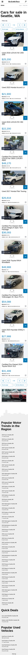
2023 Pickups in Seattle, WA (8, 560)
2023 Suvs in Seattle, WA (8, 444)
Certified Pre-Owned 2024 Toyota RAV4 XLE (12, 365)
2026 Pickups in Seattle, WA (8, 577)
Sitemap (14, 653)
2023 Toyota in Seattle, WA (8, 491)
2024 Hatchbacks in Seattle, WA (9, 552)
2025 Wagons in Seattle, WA (8, 569)
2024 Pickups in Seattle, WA (8, 530)
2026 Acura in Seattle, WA (8, 599)
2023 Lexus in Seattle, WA (8, 478)
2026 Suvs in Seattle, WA (8, 461)
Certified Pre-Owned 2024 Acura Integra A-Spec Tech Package (12, 227)
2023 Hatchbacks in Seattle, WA (9, 526)
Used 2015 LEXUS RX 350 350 (12, 123)
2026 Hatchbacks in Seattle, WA (9, 573)
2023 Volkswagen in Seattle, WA (9, 504)
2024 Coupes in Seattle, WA (8, 582)
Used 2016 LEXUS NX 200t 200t (13, 53)
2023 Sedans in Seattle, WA (8, 513)
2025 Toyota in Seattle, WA (8, 453)
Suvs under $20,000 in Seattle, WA (10, 616)
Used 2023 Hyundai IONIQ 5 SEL (13, 330)
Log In (20, 5)
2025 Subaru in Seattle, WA (8, 487)
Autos (2, 5)
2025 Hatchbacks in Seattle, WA (9, 556)
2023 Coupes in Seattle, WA (8, 586)
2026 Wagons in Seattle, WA (8, 595)
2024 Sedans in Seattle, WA (8, 457)
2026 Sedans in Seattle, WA (8, 547)
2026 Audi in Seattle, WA (7, 603)
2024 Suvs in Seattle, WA (8, 440)
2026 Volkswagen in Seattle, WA (9, 590)
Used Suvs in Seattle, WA (8, 637)
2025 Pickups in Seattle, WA (8, 565)
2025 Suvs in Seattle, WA (8, 435)
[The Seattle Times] (14, 2)
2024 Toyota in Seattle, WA (8, 448)
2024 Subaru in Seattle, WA (8, 509)
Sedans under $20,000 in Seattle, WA (10, 621)
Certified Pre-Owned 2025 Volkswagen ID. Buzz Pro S (13, 296)
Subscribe (25, 5)
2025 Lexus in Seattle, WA (8, 483)
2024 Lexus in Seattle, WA (8, 470)
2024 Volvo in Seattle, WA (8, 539)
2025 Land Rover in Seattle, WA (9, 543)
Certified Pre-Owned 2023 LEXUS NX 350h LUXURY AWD (12, 158)
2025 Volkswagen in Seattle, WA (9, 474)
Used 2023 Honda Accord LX (13, 87)
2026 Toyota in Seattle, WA (8, 465)
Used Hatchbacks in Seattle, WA (9, 645)
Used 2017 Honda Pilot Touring (14, 191)
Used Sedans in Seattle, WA (8, 641)
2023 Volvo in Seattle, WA (8, 517)
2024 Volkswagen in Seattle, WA (9, 521)
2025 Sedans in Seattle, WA (8, 496)
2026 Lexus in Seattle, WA (8, 534)
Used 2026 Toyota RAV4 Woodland (11, 261)
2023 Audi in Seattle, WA (7, 500)
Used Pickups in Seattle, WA (8, 650)
